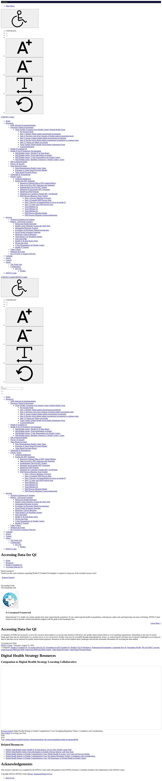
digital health (16, 740)
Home (8, 561)
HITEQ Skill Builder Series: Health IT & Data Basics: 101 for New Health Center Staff (38, 750)
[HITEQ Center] (7, 117)
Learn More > (156, 623)
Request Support (8, 577)
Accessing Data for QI (36, 647)
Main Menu (10, 6)
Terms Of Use (47, 774)
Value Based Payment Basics (80, 650)
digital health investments (65, 740)
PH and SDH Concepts (150, 647)
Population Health (134, 647)
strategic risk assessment (46, 740)
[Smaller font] (24, 66)
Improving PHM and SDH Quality (38, 650)
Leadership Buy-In (119, 647)
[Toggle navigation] (2, 391)
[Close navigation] (2, 393)
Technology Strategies (29, 740)
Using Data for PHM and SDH (12, 650)
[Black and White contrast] (7, 35)
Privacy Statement (34, 774)
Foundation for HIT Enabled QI (58, 647)
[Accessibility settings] (19, 18)
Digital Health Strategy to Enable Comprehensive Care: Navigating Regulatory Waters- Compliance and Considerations (50, 756)
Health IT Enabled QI (19, 647)
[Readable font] (24, 85)
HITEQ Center (6, 645)
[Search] (2, 386)
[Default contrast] (7, 33)
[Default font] (24, 104)
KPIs (76, 740)
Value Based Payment (60, 650)
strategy (8, 740)
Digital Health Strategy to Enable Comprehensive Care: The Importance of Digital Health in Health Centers (46, 758)
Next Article (5, 733)
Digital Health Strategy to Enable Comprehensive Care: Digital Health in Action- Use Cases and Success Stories (48, 754)
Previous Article (7, 731)
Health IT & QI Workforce (81, 647)
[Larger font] (24, 47)
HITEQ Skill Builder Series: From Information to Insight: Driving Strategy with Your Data (39, 752)
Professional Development (101, 647)
